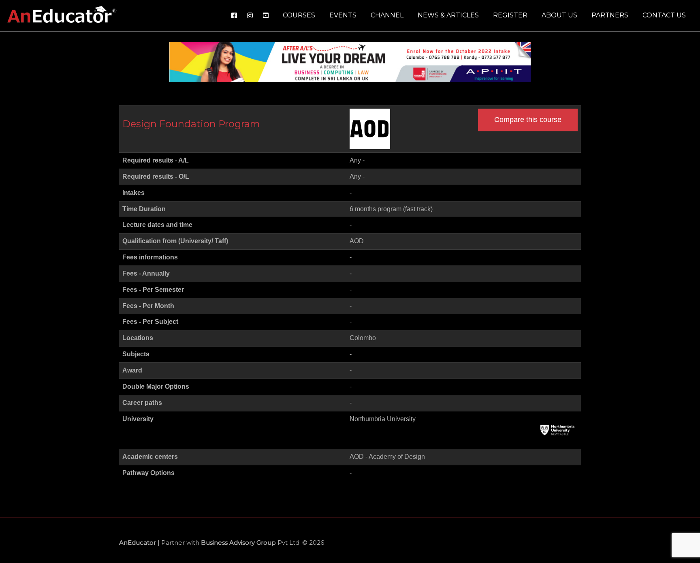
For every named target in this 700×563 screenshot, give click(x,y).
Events (342, 15)
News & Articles (448, 15)
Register (510, 15)
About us (559, 15)
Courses (299, 15)
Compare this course (527, 120)
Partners (609, 15)
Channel (387, 15)
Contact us (664, 15)
